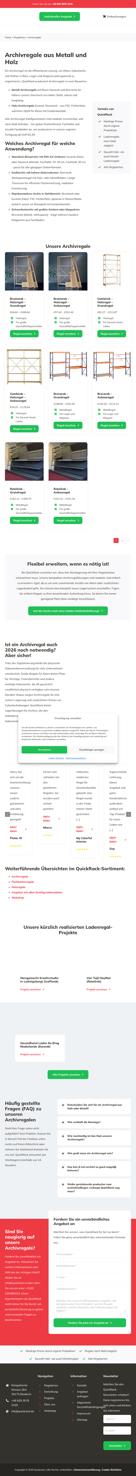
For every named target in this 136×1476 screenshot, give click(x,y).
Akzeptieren (44, 749)
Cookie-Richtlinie (56, 758)
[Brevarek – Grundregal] (68, 349)
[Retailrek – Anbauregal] (68, 445)
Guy (112, 848)
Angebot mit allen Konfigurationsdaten (37, 892)
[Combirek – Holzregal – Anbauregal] (24, 349)
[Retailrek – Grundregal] (24, 445)
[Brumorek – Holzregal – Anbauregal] (68, 254)
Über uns (49, 1404)
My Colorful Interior (84, 839)
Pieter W (16, 838)
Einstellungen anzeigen (91, 749)
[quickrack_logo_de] (17, 14)
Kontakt (82, 1385)
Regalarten (20, 37)
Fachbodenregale (23, 881)
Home (8, 37)
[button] (7, 814)
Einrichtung (51, 1391)
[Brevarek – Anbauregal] (111, 349)
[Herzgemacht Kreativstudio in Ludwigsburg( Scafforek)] (35, 944)
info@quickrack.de (22, 1411)
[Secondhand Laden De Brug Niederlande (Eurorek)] (35, 1009)
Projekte (49, 1398)
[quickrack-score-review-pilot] (16, 3)
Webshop (18, 897)
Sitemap (82, 1419)
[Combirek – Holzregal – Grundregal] (111, 254)
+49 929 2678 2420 (62, 3)
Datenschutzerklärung (76, 758)
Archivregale (20, 876)
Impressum (84, 1413)
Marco (47, 827)
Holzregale (18, 887)
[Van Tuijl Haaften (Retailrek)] (101, 944)
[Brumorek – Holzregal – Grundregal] (24, 254)
